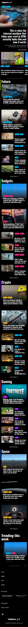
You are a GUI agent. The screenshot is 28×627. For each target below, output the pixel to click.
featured (4, 6)
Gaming (5, 396)
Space (5, 466)
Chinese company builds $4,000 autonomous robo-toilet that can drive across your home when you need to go (20, 140)
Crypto (2, 66)
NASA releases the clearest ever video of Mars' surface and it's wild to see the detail (13, 470)
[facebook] (2, 614)
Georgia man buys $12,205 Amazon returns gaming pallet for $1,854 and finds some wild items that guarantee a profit (20, 441)
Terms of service (5, 607)
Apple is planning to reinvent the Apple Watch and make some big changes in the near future (20, 272)
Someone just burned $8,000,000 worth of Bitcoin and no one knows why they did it (20, 372)
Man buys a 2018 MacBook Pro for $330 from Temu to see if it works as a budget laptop (20, 239)
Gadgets (10, 196)
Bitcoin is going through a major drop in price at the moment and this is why (20, 362)
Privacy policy (4, 603)
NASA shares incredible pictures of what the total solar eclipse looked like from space (13, 496)
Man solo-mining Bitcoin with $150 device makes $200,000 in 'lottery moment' (20, 341)
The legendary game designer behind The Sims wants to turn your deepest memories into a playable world (20, 413)
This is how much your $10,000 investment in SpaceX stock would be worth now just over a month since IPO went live (14, 327)
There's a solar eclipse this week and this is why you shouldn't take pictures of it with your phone (13, 521)
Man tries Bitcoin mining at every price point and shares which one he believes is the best (12, 72)
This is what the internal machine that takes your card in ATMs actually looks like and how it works (13, 36)
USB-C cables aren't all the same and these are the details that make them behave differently (20, 261)
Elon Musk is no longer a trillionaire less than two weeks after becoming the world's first (20, 350)
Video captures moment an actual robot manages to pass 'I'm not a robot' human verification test (13, 126)
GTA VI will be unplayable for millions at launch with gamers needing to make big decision (20, 422)
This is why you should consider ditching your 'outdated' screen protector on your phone (20, 249)
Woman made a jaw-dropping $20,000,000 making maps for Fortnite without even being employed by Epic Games (13, 401)
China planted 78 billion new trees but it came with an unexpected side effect (20, 171)
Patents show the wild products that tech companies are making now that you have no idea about (20, 152)
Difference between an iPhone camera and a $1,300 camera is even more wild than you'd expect (14, 200)
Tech (20, 356)
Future (8, 6)
